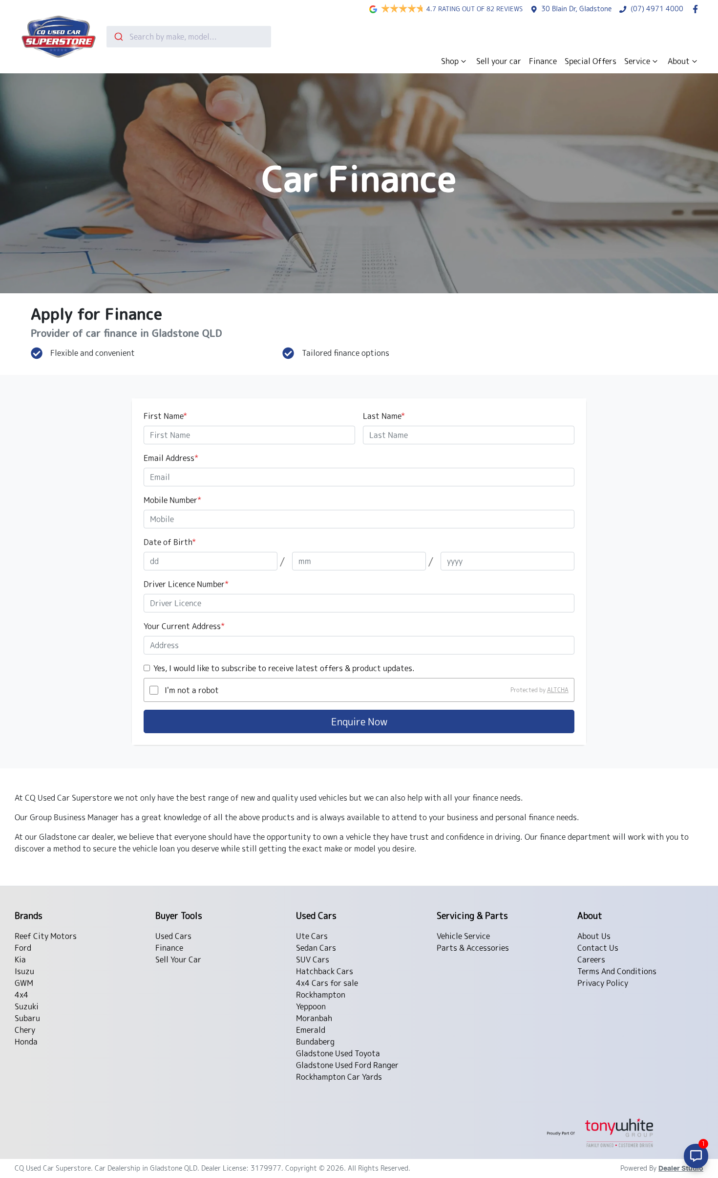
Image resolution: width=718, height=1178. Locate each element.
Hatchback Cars (324, 971)
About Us (594, 936)
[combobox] (188, 36)
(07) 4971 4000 (657, 9)
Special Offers (590, 61)
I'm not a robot (192, 690)
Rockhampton (320, 994)
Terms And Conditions (616, 971)
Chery (25, 1030)
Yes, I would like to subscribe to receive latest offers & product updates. (284, 668)
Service (637, 61)
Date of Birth (170, 542)
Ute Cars (312, 936)
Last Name (384, 416)
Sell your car (498, 61)
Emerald (310, 1030)
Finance (543, 61)
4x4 (21, 994)
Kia (20, 959)
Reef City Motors (46, 936)
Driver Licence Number (186, 584)
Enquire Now (359, 721)
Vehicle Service (463, 936)
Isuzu (24, 971)
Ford (23, 947)
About (679, 61)
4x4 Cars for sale (327, 983)
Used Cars (173, 936)
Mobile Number (172, 500)
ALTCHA (558, 690)
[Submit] (117, 36)
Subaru (27, 1018)
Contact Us (597, 947)
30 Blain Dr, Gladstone (576, 9)
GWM (24, 983)
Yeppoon (311, 1006)
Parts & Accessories (473, 947)
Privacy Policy (602, 983)
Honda (26, 1041)
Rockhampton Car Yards (339, 1076)
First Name (165, 416)
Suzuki (27, 1006)
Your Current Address (184, 626)
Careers (591, 959)
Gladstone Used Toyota (338, 1053)
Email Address (171, 458)
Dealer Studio (680, 1168)
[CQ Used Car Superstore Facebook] (697, 9)
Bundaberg (315, 1041)
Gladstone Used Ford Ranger (347, 1065)
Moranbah (314, 1018)
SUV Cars (312, 959)
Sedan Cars (316, 947)
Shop (450, 61)
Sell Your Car (178, 959)
